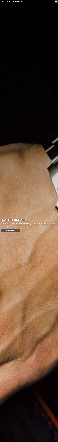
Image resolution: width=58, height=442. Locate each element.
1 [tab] (1, 222)
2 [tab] (1, 224)
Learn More (10, 230)
